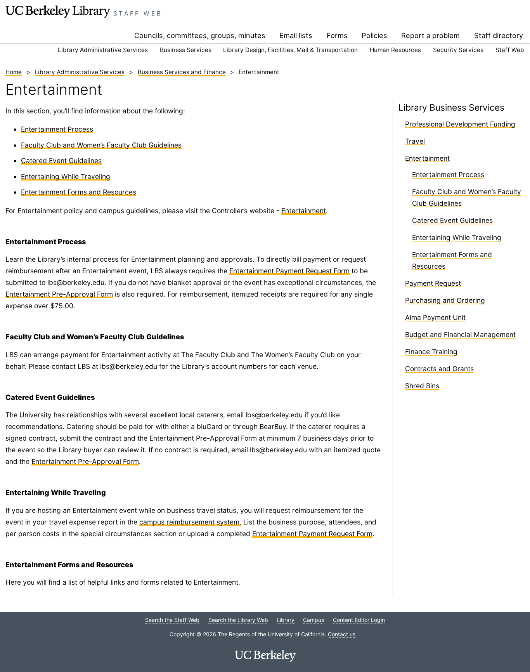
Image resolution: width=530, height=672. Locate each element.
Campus (313, 619)
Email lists (295, 35)
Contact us (341, 634)
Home (13, 72)
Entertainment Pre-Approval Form (59, 294)
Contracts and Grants (439, 369)
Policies (374, 35)
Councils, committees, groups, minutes (199, 35)
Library (285, 619)
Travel (415, 141)
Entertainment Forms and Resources (78, 192)
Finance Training (431, 351)
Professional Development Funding (460, 124)
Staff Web (138, 13)
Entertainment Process (57, 129)
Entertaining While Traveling (65, 176)
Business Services (185, 50)
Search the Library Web (238, 619)
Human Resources (395, 50)
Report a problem (430, 35)
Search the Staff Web (172, 619)
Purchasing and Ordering (445, 300)
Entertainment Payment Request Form (289, 271)
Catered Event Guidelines (61, 160)
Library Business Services (451, 107)
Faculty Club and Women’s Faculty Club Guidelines (101, 145)
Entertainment (303, 211)
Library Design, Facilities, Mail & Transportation (290, 50)
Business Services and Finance (182, 72)
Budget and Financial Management (460, 334)
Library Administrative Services (103, 50)
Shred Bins (422, 386)
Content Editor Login (359, 619)
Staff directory (498, 35)
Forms (337, 35)
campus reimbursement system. (190, 522)
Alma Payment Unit (435, 317)
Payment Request (433, 283)
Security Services (458, 50)
